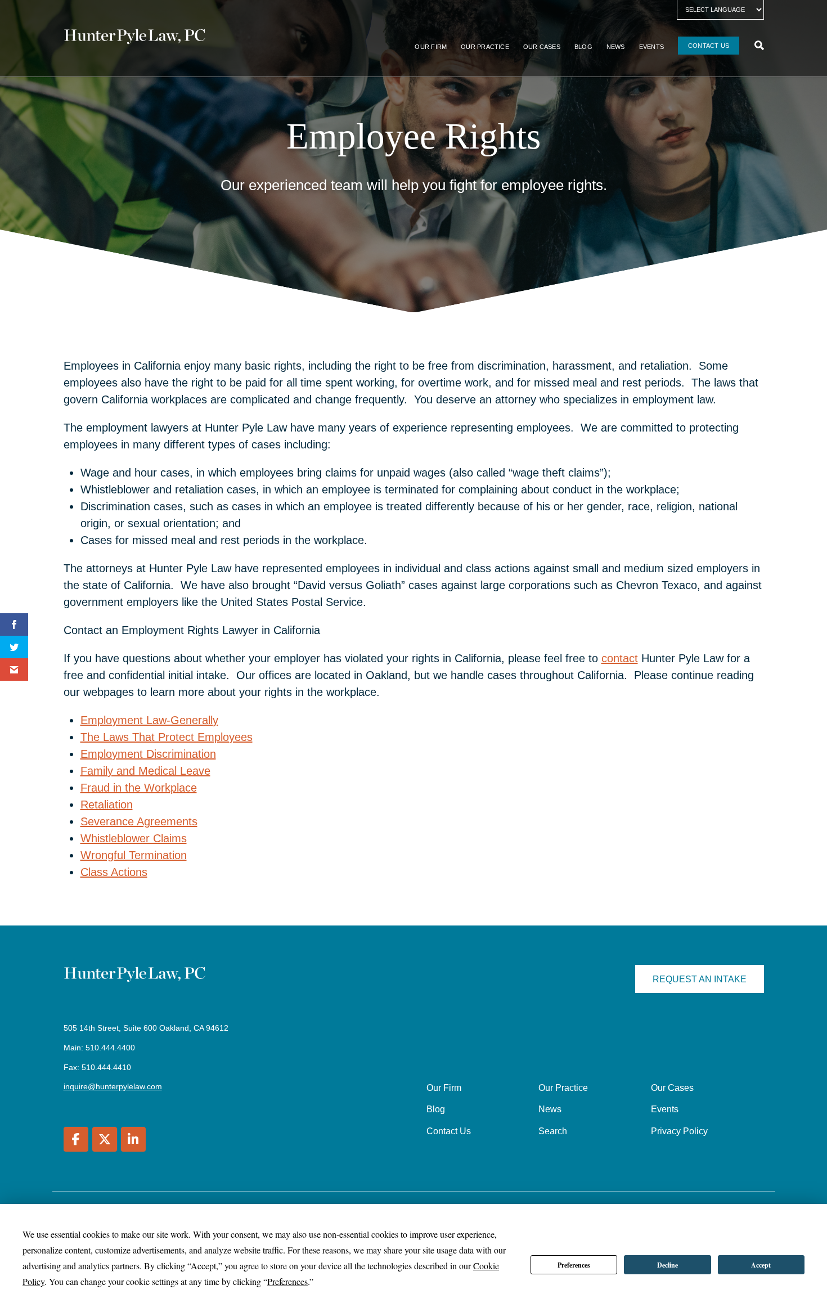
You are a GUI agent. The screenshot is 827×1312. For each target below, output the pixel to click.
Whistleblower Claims (133, 838)
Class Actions (113, 872)
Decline (667, 1265)
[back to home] (135, 38)
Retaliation (106, 804)
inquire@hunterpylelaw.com (113, 1086)
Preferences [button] (287, 1281)
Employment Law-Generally (149, 720)
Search (552, 1131)
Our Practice (485, 46)
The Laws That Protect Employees (166, 737)
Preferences (574, 1265)
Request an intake (700, 979)
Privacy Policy (679, 1131)
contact (619, 658)
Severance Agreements (138, 821)
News (615, 46)
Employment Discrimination (148, 754)
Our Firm (431, 46)
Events (651, 46)
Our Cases (541, 46)
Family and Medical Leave (145, 771)
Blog (583, 46)
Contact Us (708, 45)
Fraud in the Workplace (138, 787)
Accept (761, 1265)
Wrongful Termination (133, 855)
